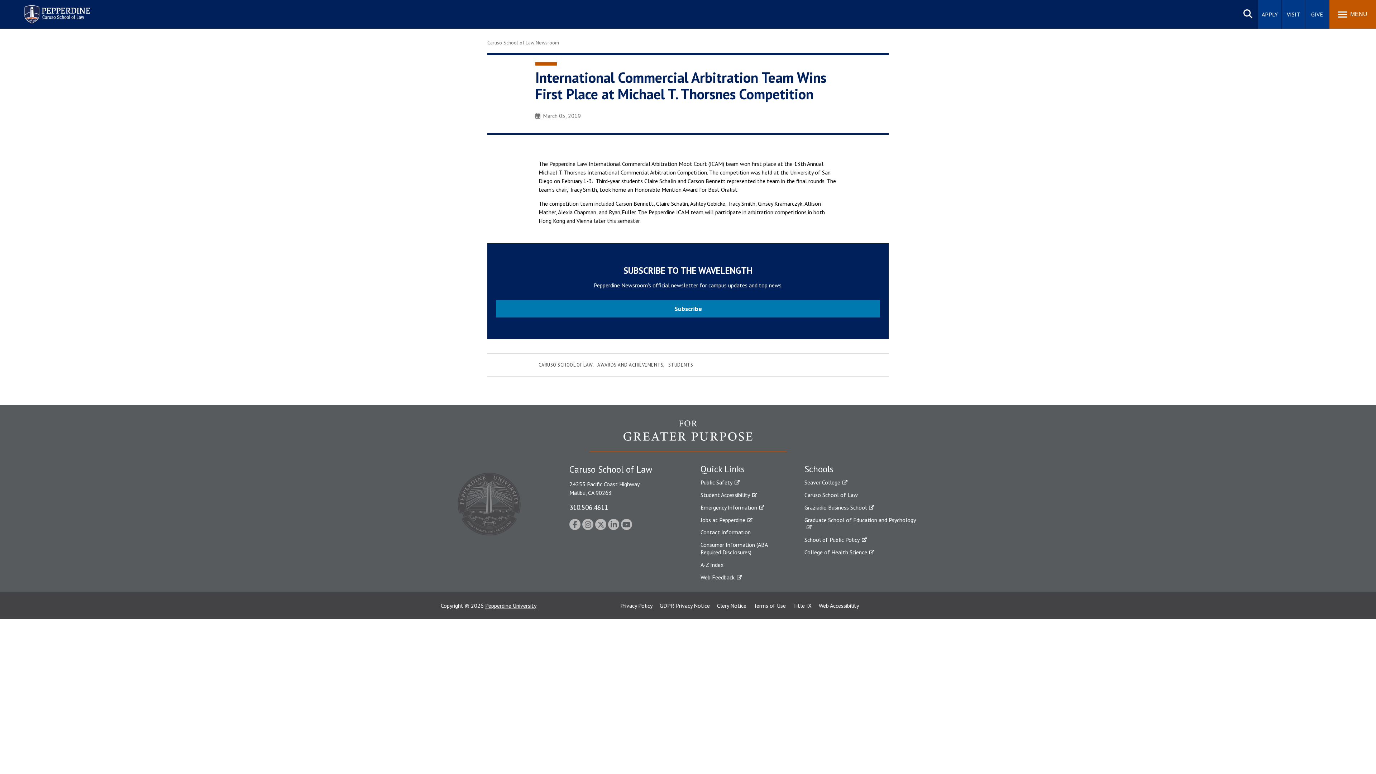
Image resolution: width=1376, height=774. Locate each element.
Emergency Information (729, 507)
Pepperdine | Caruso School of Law (56, 10)
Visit (1293, 14)
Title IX (802, 605)
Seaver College (822, 482)
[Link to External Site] (688, 436)
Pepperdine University (510, 605)
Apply (1270, 14)
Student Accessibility (725, 494)
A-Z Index (712, 564)
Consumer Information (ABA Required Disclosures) (734, 548)
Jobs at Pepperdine (723, 520)
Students (680, 365)
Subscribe (688, 309)
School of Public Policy (832, 539)
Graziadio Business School (835, 507)
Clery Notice (731, 605)
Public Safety (716, 482)
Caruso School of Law (566, 365)
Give (1317, 14)
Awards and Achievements (630, 365)
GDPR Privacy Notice (685, 605)
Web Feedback (718, 577)
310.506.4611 (588, 507)
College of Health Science (835, 552)
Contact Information (726, 532)
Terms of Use (770, 605)
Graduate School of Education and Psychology (860, 520)
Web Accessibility (839, 605)
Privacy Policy (636, 605)
